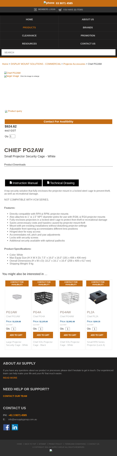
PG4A (37, 312)
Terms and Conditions (75, 444)
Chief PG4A (39, 316)
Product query (15, 111)
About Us (88, 19)
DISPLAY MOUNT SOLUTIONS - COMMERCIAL (36, 64)
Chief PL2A (92, 316)
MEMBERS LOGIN (46, 9)
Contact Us (87, 43)
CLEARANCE (29, 35)
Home (29, 19)
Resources (29, 43)
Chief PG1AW (13, 316)
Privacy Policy (55, 444)
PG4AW (65, 312)
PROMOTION (88, 35)
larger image (13, 76)
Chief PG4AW (67, 316)
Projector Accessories (74, 64)
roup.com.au (30, 419)
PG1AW (11, 312)
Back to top (30, 444)
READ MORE (10, 377)
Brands (88, 27)
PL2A (90, 312)
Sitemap (42, 444)
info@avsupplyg (16, 419)
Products (29, 27)
